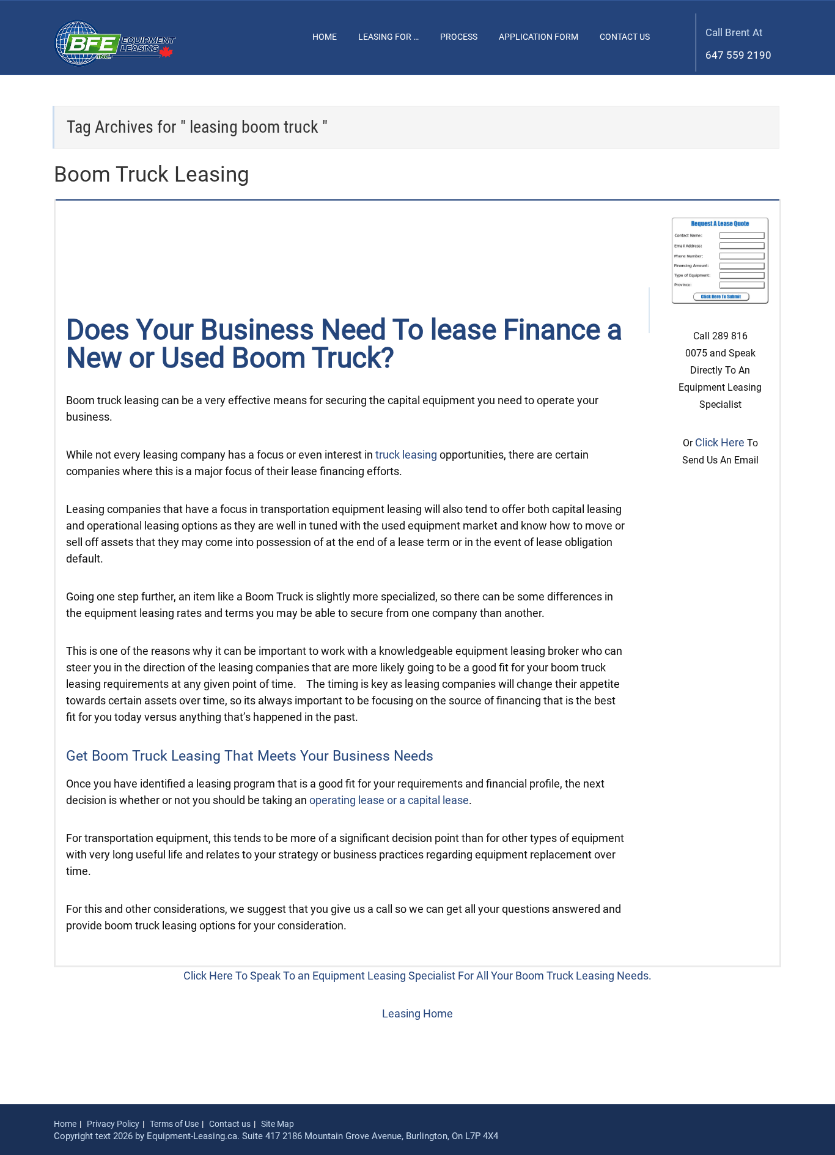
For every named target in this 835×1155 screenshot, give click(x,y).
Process (458, 37)
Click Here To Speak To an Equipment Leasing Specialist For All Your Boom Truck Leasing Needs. (417, 975)
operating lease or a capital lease (389, 800)
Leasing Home (417, 1013)
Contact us (230, 1124)
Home (324, 37)
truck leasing (406, 454)
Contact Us (625, 37)
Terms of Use (174, 1124)
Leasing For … (388, 37)
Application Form (538, 37)
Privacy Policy (113, 1124)
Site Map (277, 1124)
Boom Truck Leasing (151, 174)
